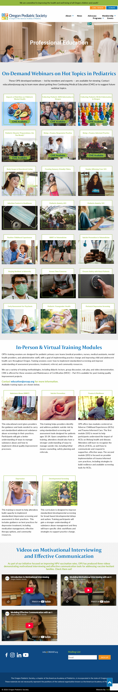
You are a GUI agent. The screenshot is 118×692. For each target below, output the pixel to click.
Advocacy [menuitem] (92, 16)
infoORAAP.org (50, 651)
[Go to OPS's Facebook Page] (7, 655)
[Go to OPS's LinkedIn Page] (18, 655)
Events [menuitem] (110, 18)
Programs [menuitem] (97, 18)
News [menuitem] (79, 16)
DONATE (112, 8)
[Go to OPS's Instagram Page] (12, 655)
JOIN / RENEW (97, 8)
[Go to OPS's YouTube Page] (25, 655)
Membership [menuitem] (107, 16)
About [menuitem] (68, 16)
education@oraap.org (22, 381)
